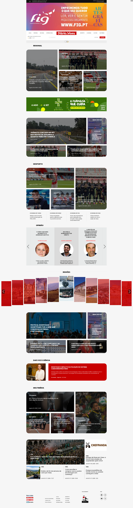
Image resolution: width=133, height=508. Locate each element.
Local (30, 33)
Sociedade (97, 132)
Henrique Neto (90, 240)
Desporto (82, 33)
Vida (31, 454)
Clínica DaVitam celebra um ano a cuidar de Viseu (95, 217)
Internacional (49, 33)
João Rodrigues (66, 240)
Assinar (102, 37)
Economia (89, 33)
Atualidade (32, 77)
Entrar (96, 37)
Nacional (42, 33)
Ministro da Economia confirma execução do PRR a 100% (36, 217)
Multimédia (102, 33)
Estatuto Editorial (49, 498)
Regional (36, 33)
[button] (89, 119)
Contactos (47, 500)
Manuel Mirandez (42, 240)
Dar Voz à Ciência (41, 360)
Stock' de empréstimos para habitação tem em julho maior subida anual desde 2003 (76, 218)
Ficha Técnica (48, 502)
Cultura (95, 33)
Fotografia (32, 395)
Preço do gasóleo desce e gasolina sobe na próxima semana (56, 217)
